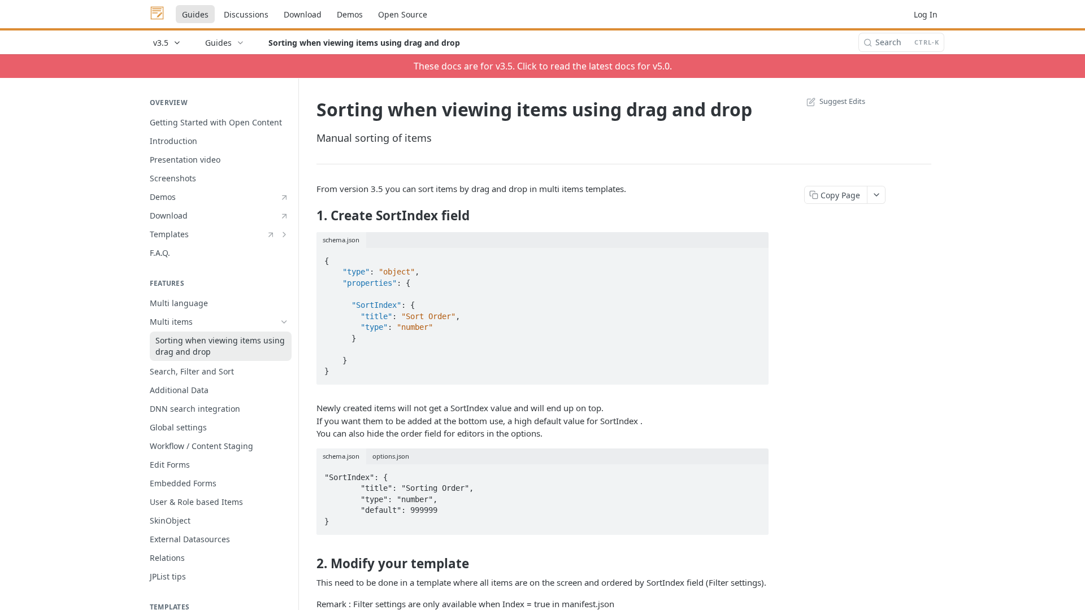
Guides (195, 14)
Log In (926, 14)
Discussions (246, 14)
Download (303, 14)
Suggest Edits (842, 101)
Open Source (402, 14)
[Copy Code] (755, 257)
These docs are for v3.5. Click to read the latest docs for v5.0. (543, 66)
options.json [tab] (390, 456)
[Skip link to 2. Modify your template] (309, 563)
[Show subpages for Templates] (284, 234)
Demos (350, 14)
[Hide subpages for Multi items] (284, 321)
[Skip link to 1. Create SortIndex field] (309, 215)
